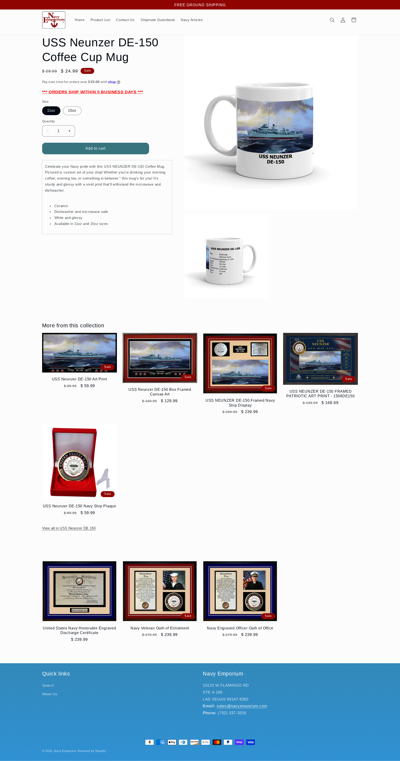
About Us (49, 694)
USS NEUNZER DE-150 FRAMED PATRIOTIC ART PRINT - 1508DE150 (320, 393)
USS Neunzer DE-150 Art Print (79, 379)
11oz (51, 110)
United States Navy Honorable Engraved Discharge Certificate (79, 630)
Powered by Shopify (92, 751)
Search (48, 686)
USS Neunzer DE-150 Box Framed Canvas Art (159, 391)
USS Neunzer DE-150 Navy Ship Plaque (79, 506)
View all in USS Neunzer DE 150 (69, 528)
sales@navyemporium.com (242, 706)
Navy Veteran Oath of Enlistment (160, 628)
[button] (332, 20)
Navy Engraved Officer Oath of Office (240, 628)
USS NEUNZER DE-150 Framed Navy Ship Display (240, 402)
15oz (72, 110)
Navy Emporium (65, 751)
